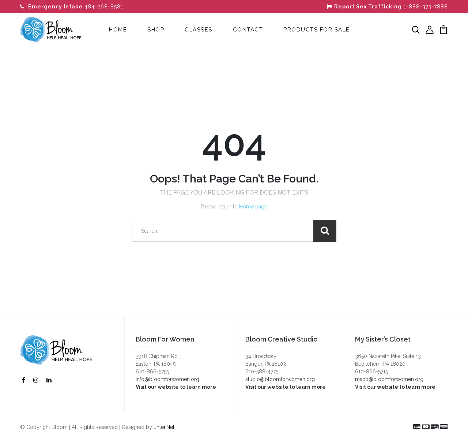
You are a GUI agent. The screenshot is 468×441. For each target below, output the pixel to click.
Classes (198, 29)
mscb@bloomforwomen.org (389, 379)
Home (118, 29)
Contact (248, 29)
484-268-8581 (75, 7)
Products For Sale (316, 29)
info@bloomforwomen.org (167, 379)
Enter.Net (164, 427)
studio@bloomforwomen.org (280, 379)
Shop (155, 29)
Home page (253, 207)
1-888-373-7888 (391, 7)
